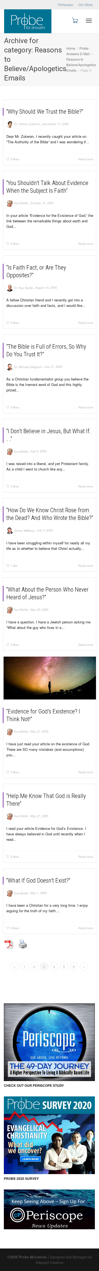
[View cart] (74, 20)
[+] (50, 678)
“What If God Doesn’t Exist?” (38, 880)
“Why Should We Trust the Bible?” (44, 111)
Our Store (85, 4)
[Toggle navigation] (89, 20)
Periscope (65, 4)
